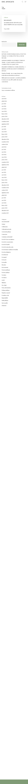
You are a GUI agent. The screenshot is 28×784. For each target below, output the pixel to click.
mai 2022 (4, 200)
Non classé (4, 285)
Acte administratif (5, 221)
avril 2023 (4, 175)
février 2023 (4, 180)
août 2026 (4, 98)
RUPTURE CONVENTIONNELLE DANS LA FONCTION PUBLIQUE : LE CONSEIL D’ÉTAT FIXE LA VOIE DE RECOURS (14, 56)
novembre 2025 (5, 121)
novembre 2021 (5, 213)
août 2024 (4, 147)
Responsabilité (5, 298)
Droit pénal (4, 257)
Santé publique (5, 300)
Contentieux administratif (7, 237)
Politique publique (5, 290)
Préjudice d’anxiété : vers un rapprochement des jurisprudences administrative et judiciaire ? (12, 74)
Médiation (4, 282)
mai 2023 (4, 172)
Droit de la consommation (7, 242)
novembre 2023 (5, 162)
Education (4, 265)
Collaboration (5, 226)
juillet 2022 (4, 195)
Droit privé (4, 260)
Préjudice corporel (6, 293)
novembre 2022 (5, 187)
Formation (4, 275)
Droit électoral (5, 254)
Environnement (5, 267)
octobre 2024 (5, 144)
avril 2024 (4, 154)
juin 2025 (4, 126)
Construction (4, 234)
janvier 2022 (4, 208)
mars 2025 (4, 131)
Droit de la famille (5, 244)
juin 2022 (4, 198)
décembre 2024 (5, 139)
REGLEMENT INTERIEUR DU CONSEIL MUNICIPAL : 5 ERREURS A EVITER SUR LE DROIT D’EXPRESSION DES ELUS (13, 69)
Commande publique (6, 232)
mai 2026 (4, 106)
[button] (25, 1)
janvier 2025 (4, 137)
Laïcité (3, 280)
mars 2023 (4, 177)
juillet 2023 (4, 167)
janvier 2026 (4, 116)
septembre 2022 (5, 192)
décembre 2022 (5, 185)
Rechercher (4, 41)
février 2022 (4, 205)
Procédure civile (5, 295)
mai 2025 (4, 129)
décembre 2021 (5, 210)
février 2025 (4, 134)
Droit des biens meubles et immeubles (10, 249)
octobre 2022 (5, 190)
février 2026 (4, 114)
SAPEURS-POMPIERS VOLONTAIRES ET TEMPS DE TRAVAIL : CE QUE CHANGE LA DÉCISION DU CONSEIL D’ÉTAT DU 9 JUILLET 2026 (13, 62)
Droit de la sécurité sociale (7, 247)
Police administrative (6, 288)
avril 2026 (4, 109)
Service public (5, 303)
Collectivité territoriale (6, 229)
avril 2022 (4, 203)
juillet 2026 (4, 101)
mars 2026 (4, 111)
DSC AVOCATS (8, 2)
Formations (4, 277)
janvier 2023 (4, 182)
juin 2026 (4, 103)
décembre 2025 (5, 119)
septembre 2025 (5, 124)
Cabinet (6, 17)
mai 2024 (4, 152)
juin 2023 (4, 170)
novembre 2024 (5, 142)
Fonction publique (5, 272)
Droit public (4, 262)
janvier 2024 (4, 159)
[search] (22, 2)
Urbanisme (4, 305)
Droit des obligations (6, 252)
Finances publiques (6, 270)
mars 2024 (4, 157)
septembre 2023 (5, 164)
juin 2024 (4, 149)
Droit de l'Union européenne (8, 239)
